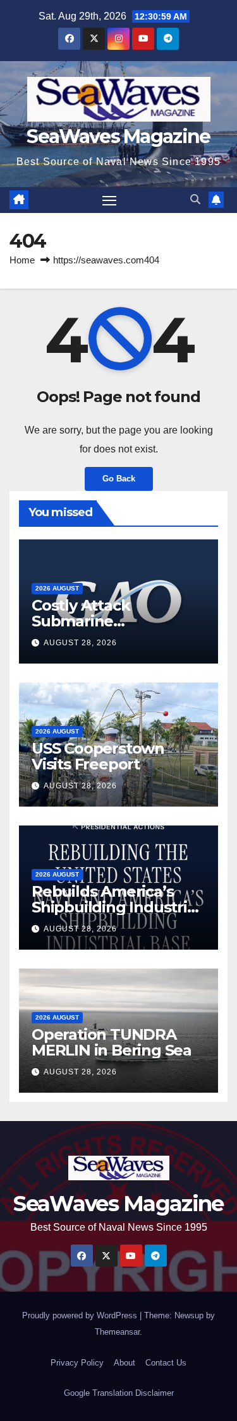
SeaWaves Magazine (118, 136)
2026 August (57, 588)
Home (22, 260)
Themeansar (117, 1332)
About (124, 1362)
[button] (195, 199)
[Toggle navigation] (109, 200)
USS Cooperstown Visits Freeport (98, 756)
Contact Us (165, 1362)
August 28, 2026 (80, 642)
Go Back (118, 478)
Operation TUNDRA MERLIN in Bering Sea (111, 1042)
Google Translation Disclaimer (119, 1393)
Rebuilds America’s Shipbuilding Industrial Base (116, 907)
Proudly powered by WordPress (81, 1315)
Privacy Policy (77, 1362)
